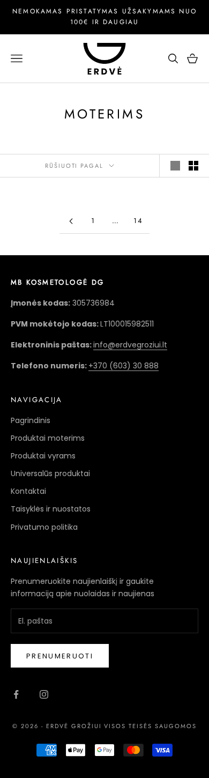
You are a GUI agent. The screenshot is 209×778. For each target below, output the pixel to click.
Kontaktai (28, 491)
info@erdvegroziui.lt (130, 344)
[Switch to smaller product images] (193, 165)
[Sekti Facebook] (16, 694)
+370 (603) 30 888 (123, 365)
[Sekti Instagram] (44, 694)
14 (138, 221)
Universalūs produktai (50, 473)
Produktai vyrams (43, 455)
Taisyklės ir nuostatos (51, 508)
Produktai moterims (48, 438)
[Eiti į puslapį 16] (70, 221)
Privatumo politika (44, 527)
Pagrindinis (30, 420)
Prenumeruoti (59, 656)
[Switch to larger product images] (175, 165)
